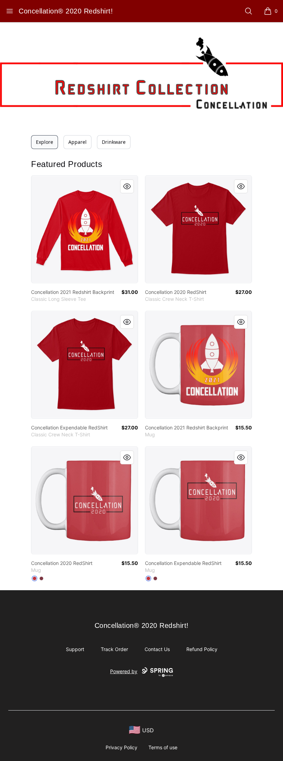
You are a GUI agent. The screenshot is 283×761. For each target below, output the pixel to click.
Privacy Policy (121, 747)
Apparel (77, 142)
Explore (44, 142)
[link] (84, 229)
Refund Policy (201, 649)
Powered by (123, 671)
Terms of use (162, 747)
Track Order (114, 649)
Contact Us (157, 649)
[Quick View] (127, 186)
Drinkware (114, 142)
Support (75, 649)
